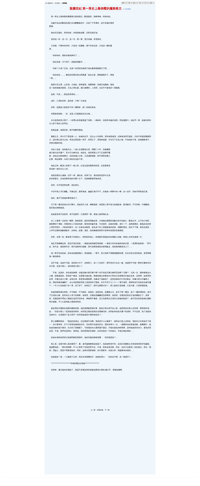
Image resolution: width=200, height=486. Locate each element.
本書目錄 (100, 410)
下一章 (107, 410)
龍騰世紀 (50, 3)
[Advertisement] (131, 49)
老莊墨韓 (128, 9)
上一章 (93, 410)
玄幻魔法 (57, 3)
